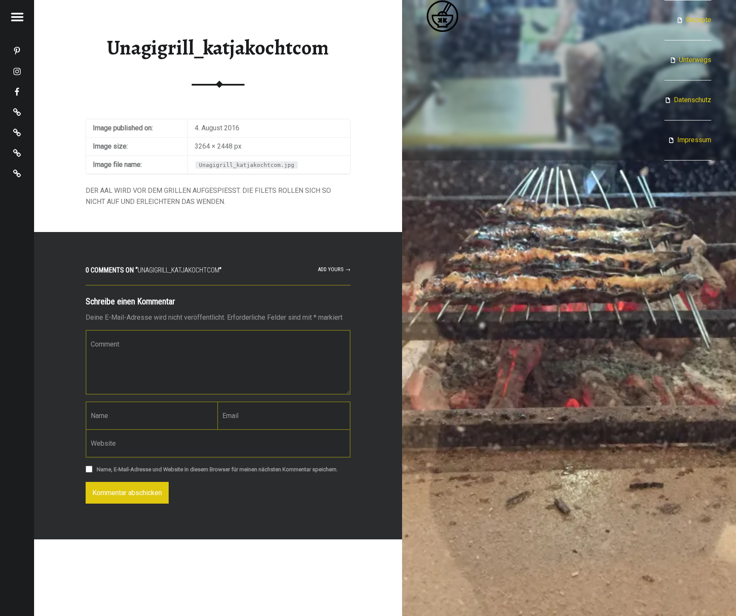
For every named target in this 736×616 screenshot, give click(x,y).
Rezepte (698, 20)
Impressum (694, 140)
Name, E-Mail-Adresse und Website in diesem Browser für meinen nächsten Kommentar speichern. (217, 469)
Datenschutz (692, 100)
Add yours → (334, 269)
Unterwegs (695, 60)
